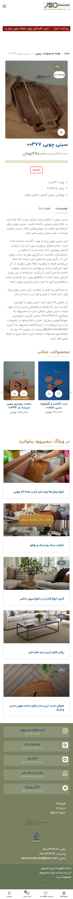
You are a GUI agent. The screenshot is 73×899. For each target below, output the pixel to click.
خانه (66, 54)
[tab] (61, 208)
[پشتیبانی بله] (65, 745)
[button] (49, 393)
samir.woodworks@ (56, 329)
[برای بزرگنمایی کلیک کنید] (61, 132)
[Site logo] (57, 6)
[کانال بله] (65, 759)
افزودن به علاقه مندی (58, 393)
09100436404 (49, 316)
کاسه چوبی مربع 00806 (19, 404)
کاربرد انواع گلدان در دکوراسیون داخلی (42, 599)
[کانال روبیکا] (65, 788)
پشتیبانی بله (32, 744)
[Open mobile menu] (4, 6)
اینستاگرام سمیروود (32, 730)
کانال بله (32, 758)
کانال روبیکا (32, 787)
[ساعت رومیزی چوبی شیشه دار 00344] (54, 380)
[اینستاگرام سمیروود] (65, 731)
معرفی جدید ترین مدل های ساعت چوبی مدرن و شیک (36, 707)
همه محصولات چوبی (47, 54)
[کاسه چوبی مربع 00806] (19, 380)
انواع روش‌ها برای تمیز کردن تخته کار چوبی (39, 492)
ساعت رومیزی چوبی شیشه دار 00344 (54, 406)
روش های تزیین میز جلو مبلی (46, 652)
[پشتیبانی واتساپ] (65, 773)
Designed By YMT (47, 885)
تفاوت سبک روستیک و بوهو (47, 545)
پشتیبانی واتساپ (32, 773)
